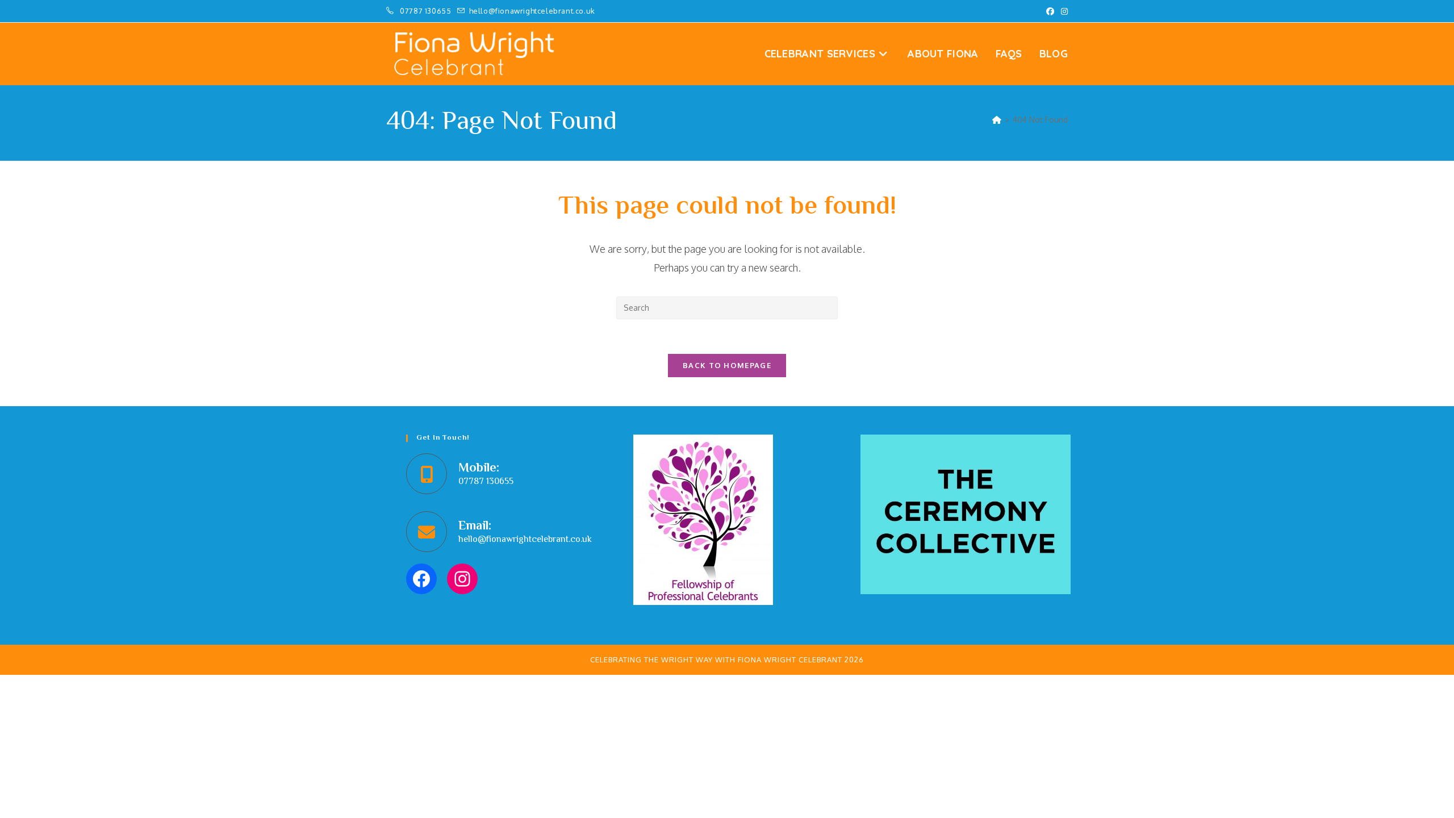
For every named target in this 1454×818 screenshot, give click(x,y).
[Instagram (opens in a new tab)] (1063, 11)
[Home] (996, 119)
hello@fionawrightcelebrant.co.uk (525, 540)
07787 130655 (426, 10)
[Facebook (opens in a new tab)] (1050, 11)
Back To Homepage (727, 365)
